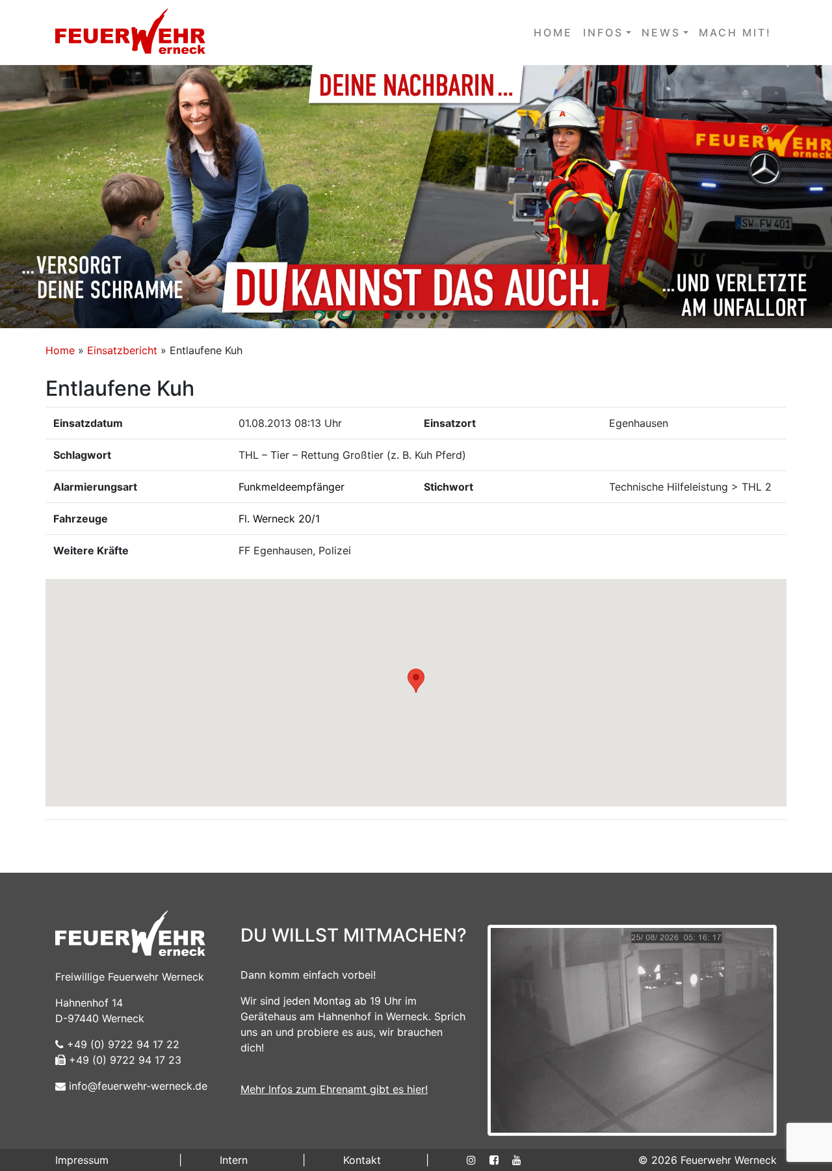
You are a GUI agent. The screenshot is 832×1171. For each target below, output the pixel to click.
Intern (234, 1159)
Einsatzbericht (122, 350)
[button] (416, 196)
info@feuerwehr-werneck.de (136, 1085)
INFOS (603, 32)
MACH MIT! (735, 32)
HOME (553, 32)
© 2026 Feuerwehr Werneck (707, 1159)
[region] (416, 196)
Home (60, 350)
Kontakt (362, 1159)
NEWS (661, 32)
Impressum (82, 1159)
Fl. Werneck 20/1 (279, 518)
